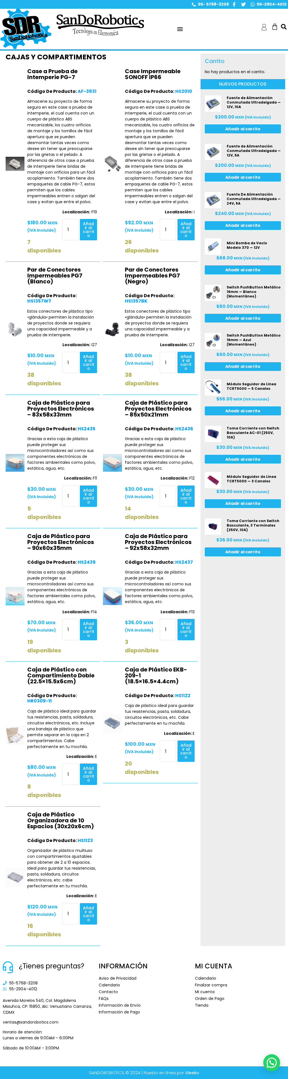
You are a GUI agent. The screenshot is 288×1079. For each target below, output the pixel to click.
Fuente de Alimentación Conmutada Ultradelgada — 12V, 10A (254, 102)
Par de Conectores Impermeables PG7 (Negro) (152, 275)
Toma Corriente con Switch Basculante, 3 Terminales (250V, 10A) (253, 525)
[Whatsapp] (252, 4)
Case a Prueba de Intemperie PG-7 (52, 74)
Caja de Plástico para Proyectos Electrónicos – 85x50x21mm (158, 408)
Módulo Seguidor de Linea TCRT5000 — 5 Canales (251, 386)
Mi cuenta (205, 992)
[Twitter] (243, 4)
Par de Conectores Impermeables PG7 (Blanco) (54, 275)
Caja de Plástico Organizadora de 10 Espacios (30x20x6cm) (60, 820)
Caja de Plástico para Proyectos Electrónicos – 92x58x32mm (158, 542)
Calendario (109, 985)
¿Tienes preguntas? (51, 966)
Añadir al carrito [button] (88, 229)
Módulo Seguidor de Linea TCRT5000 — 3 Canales (251, 478)
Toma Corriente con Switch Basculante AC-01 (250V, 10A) (253, 433)
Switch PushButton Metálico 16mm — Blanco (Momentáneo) (254, 292)
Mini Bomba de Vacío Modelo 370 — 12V (247, 245)
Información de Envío (120, 1005)
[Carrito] (275, 26)
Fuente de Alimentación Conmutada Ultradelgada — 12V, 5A (254, 151)
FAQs (104, 998)
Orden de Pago (209, 998)
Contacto (108, 992)
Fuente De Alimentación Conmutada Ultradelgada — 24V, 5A (254, 199)
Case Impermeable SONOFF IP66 (153, 74)
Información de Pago (119, 1012)
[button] (180, 29)
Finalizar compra (211, 985)
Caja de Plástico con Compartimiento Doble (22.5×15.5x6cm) (60, 675)
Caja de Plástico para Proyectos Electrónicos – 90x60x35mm (60, 542)
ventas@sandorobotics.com (30, 1022)
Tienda (201, 1005)
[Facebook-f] (234, 4)
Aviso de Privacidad (117, 978)
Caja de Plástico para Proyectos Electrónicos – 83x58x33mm (60, 408)
